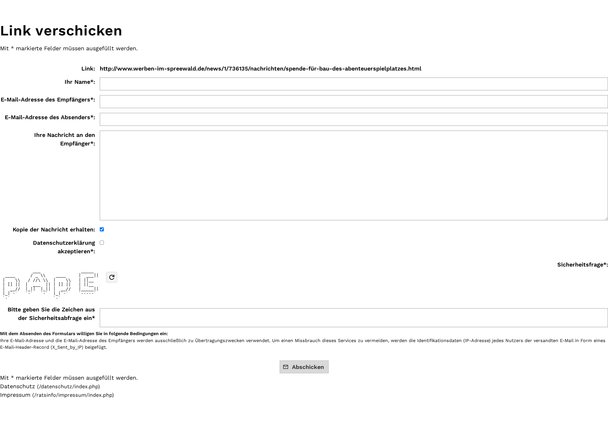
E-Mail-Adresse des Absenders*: (50, 117)
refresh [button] (112, 277)
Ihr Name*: (80, 81)
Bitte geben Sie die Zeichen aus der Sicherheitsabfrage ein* (51, 313)
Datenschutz (17, 386)
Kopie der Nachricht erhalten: (54, 229)
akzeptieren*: (64, 246)
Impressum (15, 394)
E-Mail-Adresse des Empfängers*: (48, 99)
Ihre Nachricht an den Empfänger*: (64, 139)
